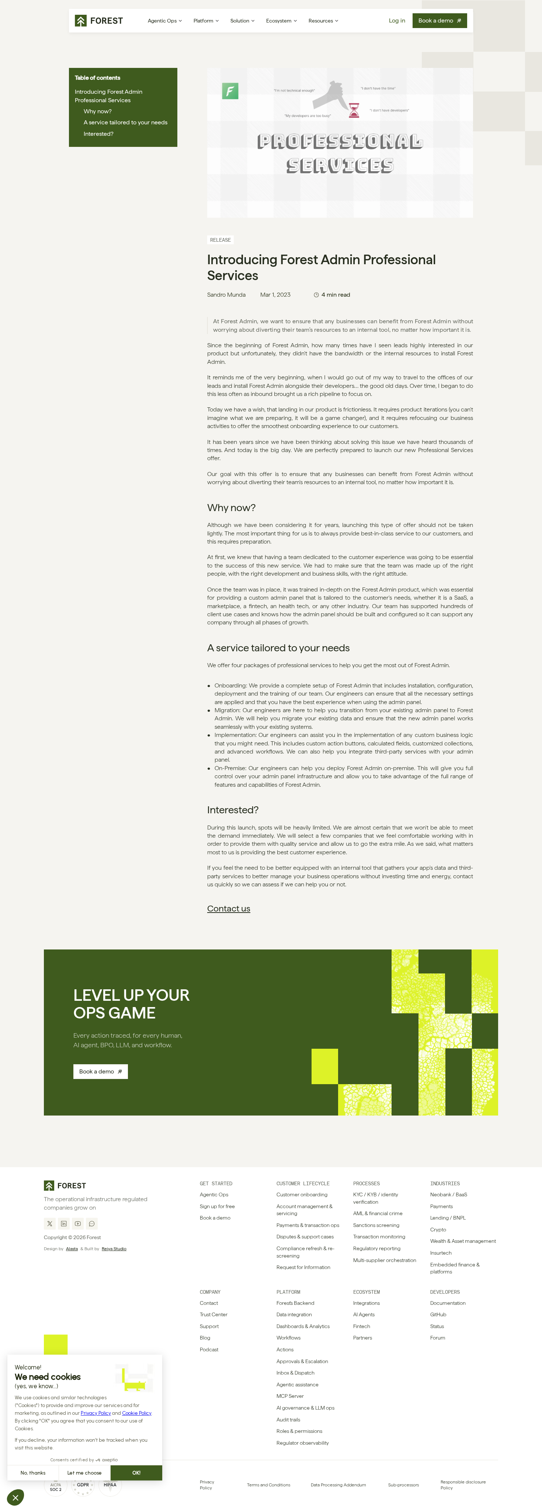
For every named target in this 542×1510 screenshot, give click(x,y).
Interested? (99, 133)
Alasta (72, 1248)
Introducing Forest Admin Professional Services (108, 95)
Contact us (228, 908)
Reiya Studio (114, 1248)
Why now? (98, 111)
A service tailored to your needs (125, 122)
